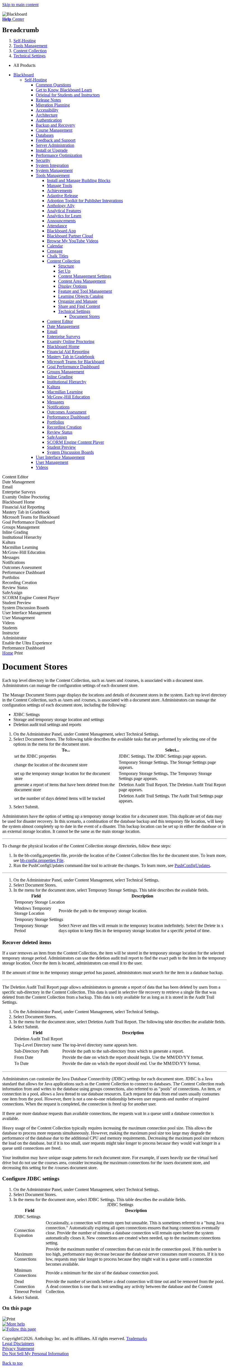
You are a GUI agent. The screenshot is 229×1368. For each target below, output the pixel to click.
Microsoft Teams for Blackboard (75, 361)
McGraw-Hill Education (68, 396)
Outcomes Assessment (66, 412)
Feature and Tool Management (85, 291)
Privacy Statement (18, 1348)
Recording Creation (64, 427)
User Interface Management (60, 457)
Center (13, 19)
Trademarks (136, 1338)
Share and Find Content (79, 306)
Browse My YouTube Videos (72, 240)
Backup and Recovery (55, 125)
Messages (55, 402)
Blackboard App (61, 230)
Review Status (59, 432)
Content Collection (30, 50)
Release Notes (48, 100)
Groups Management (65, 371)
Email (52, 331)
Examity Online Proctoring (70, 341)
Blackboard (23, 74)
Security (43, 160)
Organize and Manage (77, 301)
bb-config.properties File (41, 860)
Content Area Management (82, 281)
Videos (42, 467)
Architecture (47, 115)
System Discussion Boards (70, 452)
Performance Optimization (59, 155)
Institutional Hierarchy (66, 381)
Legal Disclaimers (18, 1343)
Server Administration (55, 145)
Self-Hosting (24, 40)
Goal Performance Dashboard (73, 366)
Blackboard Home (63, 346)
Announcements (61, 220)
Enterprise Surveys (63, 336)
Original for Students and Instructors (68, 95)
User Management (52, 462)
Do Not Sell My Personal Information (35, 1353)
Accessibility (47, 110)
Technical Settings (29, 55)
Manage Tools (59, 185)
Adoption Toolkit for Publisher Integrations (85, 200)
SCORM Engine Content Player (75, 442)
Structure (66, 266)
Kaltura (53, 386)
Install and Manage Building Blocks (78, 180)
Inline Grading (60, 376)
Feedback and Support (55, 140)
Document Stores (84, 316)
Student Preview (61, 447)
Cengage (55, 251)
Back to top (12, 1363)
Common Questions (53, 84)
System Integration (52, 165)
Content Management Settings (84, 276)
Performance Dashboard (68, 417)
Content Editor (60, 321)
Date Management (63, 326)
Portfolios (55, 422)
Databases (45, 135)
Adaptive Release (62, 195)
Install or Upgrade (52, 150)
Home (7, 653)
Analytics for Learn (64, 215)
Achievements (59, 190)
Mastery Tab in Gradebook (70, 356)
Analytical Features (64, 210)
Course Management (54, 130)
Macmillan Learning (65, 391)
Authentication (49, 120)
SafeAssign (57, 437)
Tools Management (30, 45)
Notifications (58, 407)
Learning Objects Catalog (80, 296)
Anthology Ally (61, 205)
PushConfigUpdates (192, 865)
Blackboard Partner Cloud (70, 235)
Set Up (64, 271)
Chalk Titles (57, 256)
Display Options (72, 286)
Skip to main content (20, 4)
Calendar (55, 246)
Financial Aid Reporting (68, 351)
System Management (54, 170)
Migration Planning (53, 105)
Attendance (57, 225)
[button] (120, 65)
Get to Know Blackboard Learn (64, 90)
